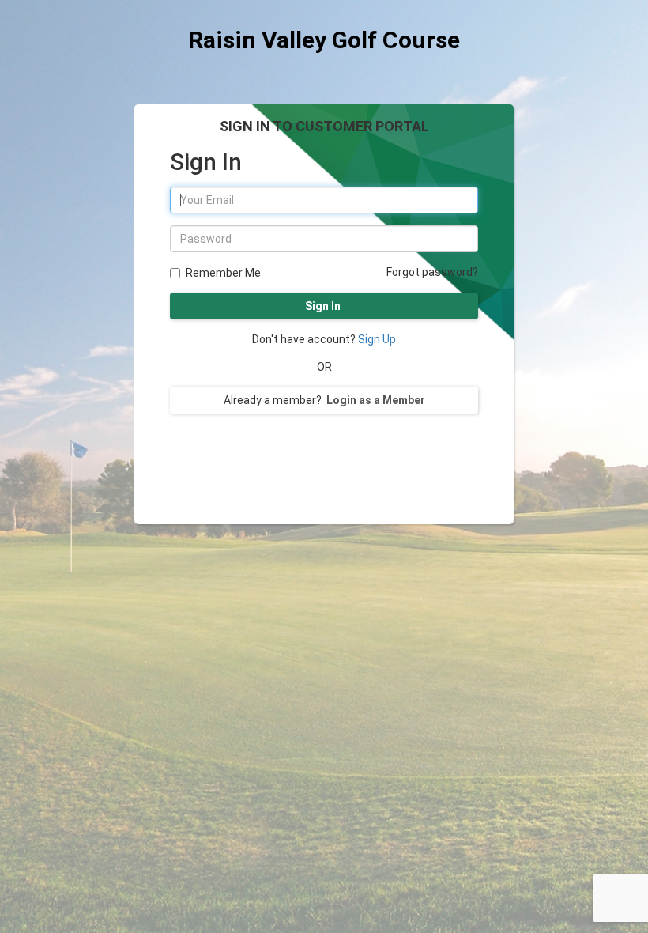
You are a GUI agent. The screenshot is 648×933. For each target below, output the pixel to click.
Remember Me (223, 272)
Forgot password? (432, 272)
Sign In (324, 306)
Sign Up (377, 339)
